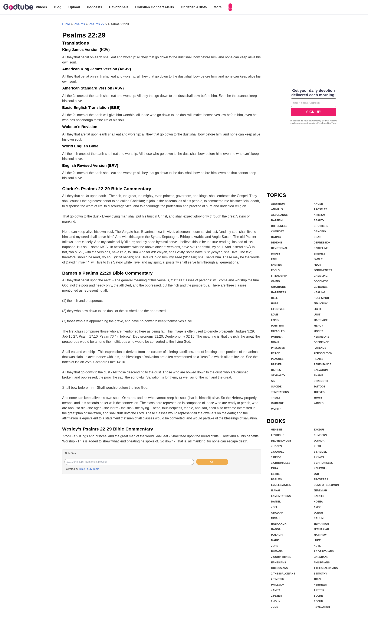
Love (274, 314)
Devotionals (118, 7)
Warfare (277, 403)
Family (318, 259)
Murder (277, 336)
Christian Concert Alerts (154, 7)
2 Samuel (320, 451)
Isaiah (275, 490)
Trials (275, 397)
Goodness (321, 281)
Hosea (318, 501)
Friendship (279, 275)
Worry (276, 408)
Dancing (320, 231)
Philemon (278, 584)
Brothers (321, 226)
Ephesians (278, 562)
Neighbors (321, 336)
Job (316, 473)
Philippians (322, 562)
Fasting (276, 264)
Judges (276, 446)
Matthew (320, 534)
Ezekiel (319, 496)
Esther (276, 473)
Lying (275, 320)
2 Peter (276, 595)
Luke (317, 540)
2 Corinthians (281, 557)
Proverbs (321, 479)
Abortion (278, 203)
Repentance (322, 364)
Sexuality (278, 375)
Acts (317, 545)
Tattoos (319, 386)
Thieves (319, 392)
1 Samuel (277, 451)
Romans (277, 551)
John (274, 545)
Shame (318, 375)
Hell (274, 298)
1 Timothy (320, 573)
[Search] (230, 7)
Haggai (276, 529)
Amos (317, 507)
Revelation (322, 606)
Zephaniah (321, 523)
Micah (275, 518)
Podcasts (94, 7)
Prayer (276, 364)
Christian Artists (194, 7)
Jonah (318, 512)
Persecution (323, 353)
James (275, 590)
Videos (41, 7)
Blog (58, 7)
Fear (317, 264)
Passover (278, 347)
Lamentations (281, 496)
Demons (276, 242)
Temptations (280, 392)
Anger (318, 203)
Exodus (319, 429)
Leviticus (277, 435)
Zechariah (321, 529)
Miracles (278, 331)
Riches (276, 370)
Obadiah (277, 512)
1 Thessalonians (326, 568)
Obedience (321, 342)
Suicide (276, 386)
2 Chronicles (323, 462)
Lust (317, 314)
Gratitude (278, 286)
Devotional (279, 248)
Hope (274, 303)
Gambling (321, 275)
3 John (318, 601)
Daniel (276, 501)
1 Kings (276, 457)
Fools (275, 270)
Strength (321, 381)
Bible (66, 24)
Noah (275, 342)
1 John (318, 595)
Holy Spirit (321, 298)
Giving (275, 281)
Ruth (317, 446)
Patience (320, 347)
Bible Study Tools (89, 469)
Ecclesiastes (281, 485)
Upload (74, 7)
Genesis (276, 429)
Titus (317, 579)
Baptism (277, 220)
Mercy (318, 325)
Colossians (279, 568)
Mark (275, 540)
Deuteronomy (281, 440)
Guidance (321, 286)
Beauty (319, 220)
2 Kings (319, 457)
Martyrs (277, 325)
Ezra (274, 468)
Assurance (279, 214)
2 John (275, 601)
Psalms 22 (97, 24)
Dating (276, 237)
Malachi (277, 534)
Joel (274, 507)
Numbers (320, 435)
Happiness (278, 292)
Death (318, 237)
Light (317, 309)
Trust (318, 397)
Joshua (319, 440)
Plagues (277, 358)
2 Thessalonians (283, 573)
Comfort (277, 231)
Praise (318, 358)
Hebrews (320, 584)
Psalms (79, 24)
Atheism (319, 214)
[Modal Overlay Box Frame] (313, 107)
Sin (273, 381)
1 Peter (319, 590)
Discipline (321, 248)
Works (318, 403)
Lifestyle (278, 309)
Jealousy (321, 303)
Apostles (320, 209)
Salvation (321, 370)
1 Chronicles (280, 462)
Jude (274, 606)
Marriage (321, 320)
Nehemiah (321, 468)
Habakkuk (278, 523)
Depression (322, 242)
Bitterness (279, 226)
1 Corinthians (324, 551)
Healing (319, 292)
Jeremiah (320, 490)
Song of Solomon (326, 485)
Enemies (319, 253)
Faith (274, 259)
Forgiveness (323, 270)
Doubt (275, 253)
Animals (277, 209)
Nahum (318, 518)
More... (219, 7)
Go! (212, 461)
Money (318, 331)
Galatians (321, 557)
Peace (275, 353)
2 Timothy (278, 579)
